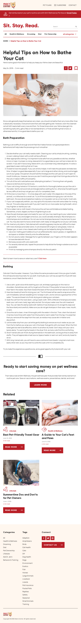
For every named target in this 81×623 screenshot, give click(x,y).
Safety (25, 595)
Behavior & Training (10, 560)
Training (25, 604)
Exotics (25, 566)
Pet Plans (47, 5)
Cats (24, 550)
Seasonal (26, 598)
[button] (9, 5)
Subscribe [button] (61, 5)
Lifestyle (6, 554)
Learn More (40, 385)
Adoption (25, 538)
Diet (40, 34)
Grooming (31, 34)
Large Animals (27, 576)
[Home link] (19, 614)
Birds (24, 544)
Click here (42, 258)
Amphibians (27, 541)
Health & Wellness (17, 34)
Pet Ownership (50, 34)
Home (5, 41)
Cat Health (26, 547)
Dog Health (26, 557)
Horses (25, 572)
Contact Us (50, 545)
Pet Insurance (27, 585)
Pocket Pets (27, 588)
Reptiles (25, 591)
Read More (15, 448)
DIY (23, 554)
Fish (24, 569)
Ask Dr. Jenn (7, 557)
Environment (27, 563)
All (6, 34)
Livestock (26, 579)
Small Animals (27, 601)
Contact (73, 5)
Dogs (24, 560)
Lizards (25, 582)
